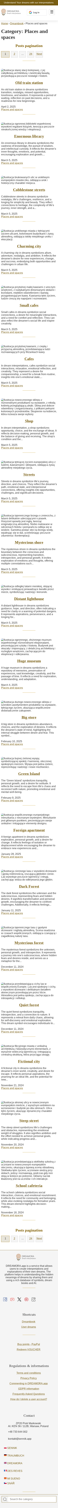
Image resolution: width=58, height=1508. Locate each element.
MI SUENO (13, 1478)
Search (5, 1499)
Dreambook (17, 23)
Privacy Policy (28, 1378)
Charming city (29, 246)
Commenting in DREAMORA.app (29, 1383)
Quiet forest (29, 1005)
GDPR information (28, 1388)
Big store (29, 717)
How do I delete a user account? (28, 1399)
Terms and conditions (28, 1373)
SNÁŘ (11, 1483)
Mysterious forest (29, 943)
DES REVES (14, 1471)
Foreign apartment (29, 830)
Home (4, 23)
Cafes (29, 359)
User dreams (28, 1327)
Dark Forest (29, 886)
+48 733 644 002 (17, 1431)
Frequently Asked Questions (29, 1394)
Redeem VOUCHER (28, 1349)
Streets (29, 474)
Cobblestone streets (29, 190)
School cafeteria (29, 1186)
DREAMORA (14, 1463)
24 (30, 54)
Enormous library (29, 136)
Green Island (29, 774)
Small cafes (29, 305)
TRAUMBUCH (15, 1455)
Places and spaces (12, 109)
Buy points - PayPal (28, 1344)
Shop (29, 421)
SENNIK (12, 1448)
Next (39, 54)
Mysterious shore (29, 542)
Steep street (29, 1121)
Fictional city (29, 1061)
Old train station (29, 83)
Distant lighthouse (29, 599)
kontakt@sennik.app (19, 1438)
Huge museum (29, 661)
